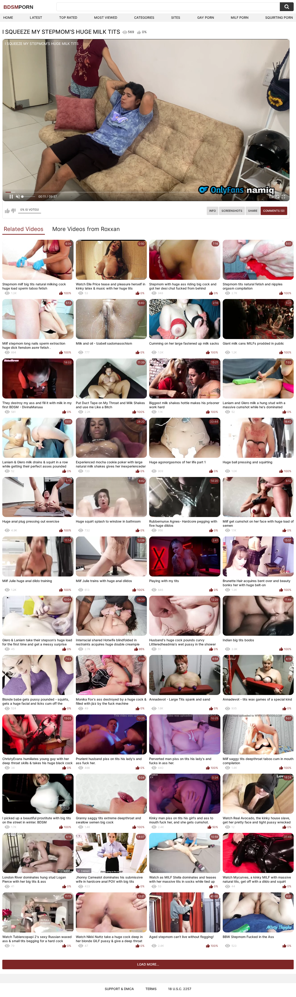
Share (252, 210)
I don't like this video (13, 211)
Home (8, 17)
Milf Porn (239, 17)
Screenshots (232, 210)
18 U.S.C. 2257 (179, 989)
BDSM (18, 7)
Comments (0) (274, 210)
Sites (175, 17)
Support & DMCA (119, 989)
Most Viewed (105, 17)
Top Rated (68, 17)
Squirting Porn (279, 17)
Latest (36, 17)
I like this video (7, 211)
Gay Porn (205, 17)
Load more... (148, 964)
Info (212, 210)
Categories (144, 17)
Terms (151, 989)
